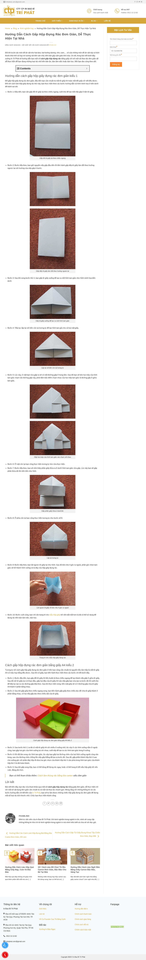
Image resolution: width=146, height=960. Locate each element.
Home (7, 28)
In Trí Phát (36, 793)
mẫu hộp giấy (54, 615)
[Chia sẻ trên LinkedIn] (61, 803)
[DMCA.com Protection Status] (117, 927)
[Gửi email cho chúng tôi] (141, 2)
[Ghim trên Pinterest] (57, 803)
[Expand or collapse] (86, 68)
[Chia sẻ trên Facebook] (44, 803)
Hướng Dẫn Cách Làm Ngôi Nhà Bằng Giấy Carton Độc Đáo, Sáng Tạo (85, 869)
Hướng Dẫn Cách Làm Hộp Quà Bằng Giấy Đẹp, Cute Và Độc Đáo (19, 869)
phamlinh (52, 45)
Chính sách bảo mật (83, 930)
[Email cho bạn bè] (53, 803)
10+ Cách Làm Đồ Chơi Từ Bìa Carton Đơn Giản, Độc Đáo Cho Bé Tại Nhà (52, 869)
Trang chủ (40, 21)
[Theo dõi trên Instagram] (137, 2)
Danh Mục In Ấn (76, 21)
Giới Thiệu (56, 21)
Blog (93, 21)
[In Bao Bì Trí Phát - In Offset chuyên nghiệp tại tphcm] (18, 10)
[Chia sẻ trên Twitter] (48, 803)
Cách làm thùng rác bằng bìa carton (55, 775)
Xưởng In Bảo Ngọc (47, 929)
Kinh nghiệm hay (27, 28)
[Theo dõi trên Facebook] (135, 2)
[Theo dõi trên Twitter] (139, 2)
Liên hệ (107, 21)
